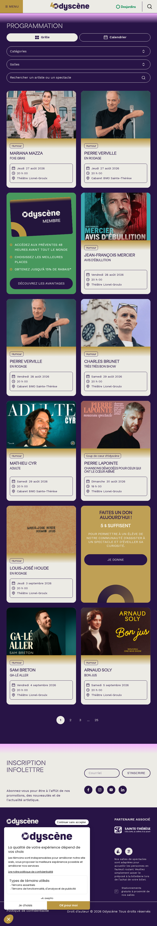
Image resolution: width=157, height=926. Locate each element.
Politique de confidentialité (28, 911)
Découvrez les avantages (41, 283)
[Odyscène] (22, 821)
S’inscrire (136, 773)
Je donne (116, 560)
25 (96, 720)
